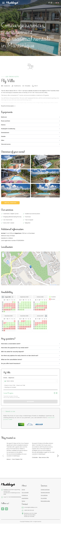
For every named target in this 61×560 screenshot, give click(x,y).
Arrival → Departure (8, 377)
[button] (30, 266)
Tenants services (45, 492)
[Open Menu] (3, 3)
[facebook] (49, 2)
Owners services (45, 489)
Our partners (44, 495)
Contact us (25, 495)
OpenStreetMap (54, 284)
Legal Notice (25, 498)
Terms (23, 501)
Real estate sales (45, 501)
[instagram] (51, 2)
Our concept (25, 492)
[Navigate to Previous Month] (3, 297)
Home (23, 489)
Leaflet (50, 284)
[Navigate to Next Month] (46, 316)
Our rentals (44, 498)
